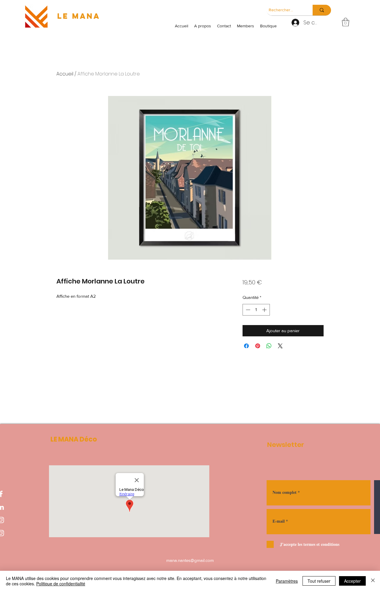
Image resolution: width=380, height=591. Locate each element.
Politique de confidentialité (60, 584)
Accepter (352, 581)
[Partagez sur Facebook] (246, 345)
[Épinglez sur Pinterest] (257, 345)
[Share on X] (280, 345)
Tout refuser (319, 581)
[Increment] (265, 309)
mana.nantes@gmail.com (190, 560)
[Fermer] (372, 581)
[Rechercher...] (322, 10)
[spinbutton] (256, 309)
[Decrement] (247, 309)
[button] (345, 22)
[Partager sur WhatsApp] (269, 345)
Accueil (64, 73)
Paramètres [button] (287, 581)
